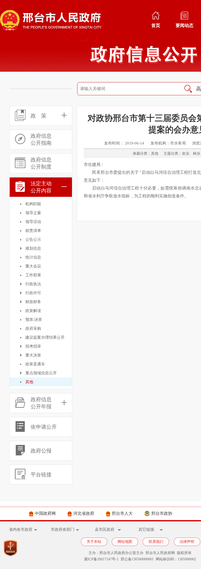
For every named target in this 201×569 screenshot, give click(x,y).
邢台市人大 (122, 513)
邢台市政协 (161, 513)
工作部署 (33, 275)
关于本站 (94, 542)
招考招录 (33, 346)
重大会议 (33, 266)
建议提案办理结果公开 (45, 337)
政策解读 (33, 311)
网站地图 (125, 542)
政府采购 (33, 328)
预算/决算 (33, 319)
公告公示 (33, 239)
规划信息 (33, 248)
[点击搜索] (188, 89)
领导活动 (33, 222)
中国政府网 (45, 513)
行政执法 (33, 284)
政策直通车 (35, 364)
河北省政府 (83, 513)
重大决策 (33, 355)
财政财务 (33, 302)
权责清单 (33, 230)
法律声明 (187, 542)
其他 (29, 382)
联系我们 (156, 542)
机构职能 (33, 204)
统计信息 (33, 257)
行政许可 (33, 293)
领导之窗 (33, 213)
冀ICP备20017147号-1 (101, 559)
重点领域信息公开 (41, 373)
